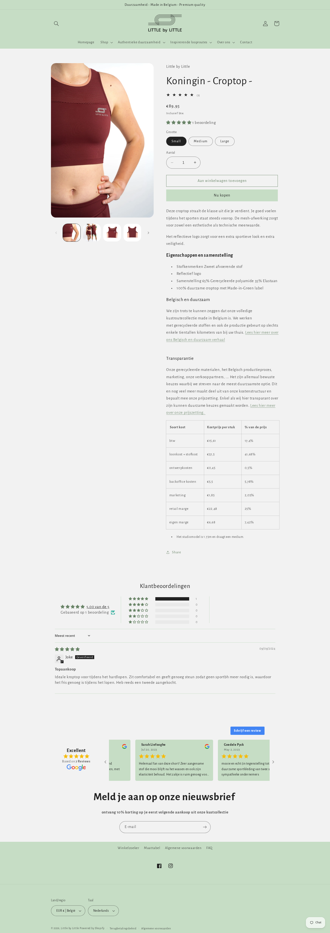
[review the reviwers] (111, 748)
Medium (200, 141)
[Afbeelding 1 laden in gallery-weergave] (71, 232)
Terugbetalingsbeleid (123, 928)
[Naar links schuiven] (56, 232)
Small (176, 141)
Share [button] (176, 552)
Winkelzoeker (128, 848)
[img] (67, 649)
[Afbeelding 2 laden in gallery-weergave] (92, 232)
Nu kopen (222, 195)
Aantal (170, 152)
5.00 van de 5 (97, 607)
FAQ (209, 848)
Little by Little (70, 928)
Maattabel (152, 848)
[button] (56, 23)
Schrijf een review (247, 730)
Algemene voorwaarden (183, 848)
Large (224, 141)
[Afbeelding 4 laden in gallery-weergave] (132, 232)
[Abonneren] (204, 827)
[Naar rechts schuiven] (148, 232)
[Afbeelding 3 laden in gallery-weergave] (112, 232)
